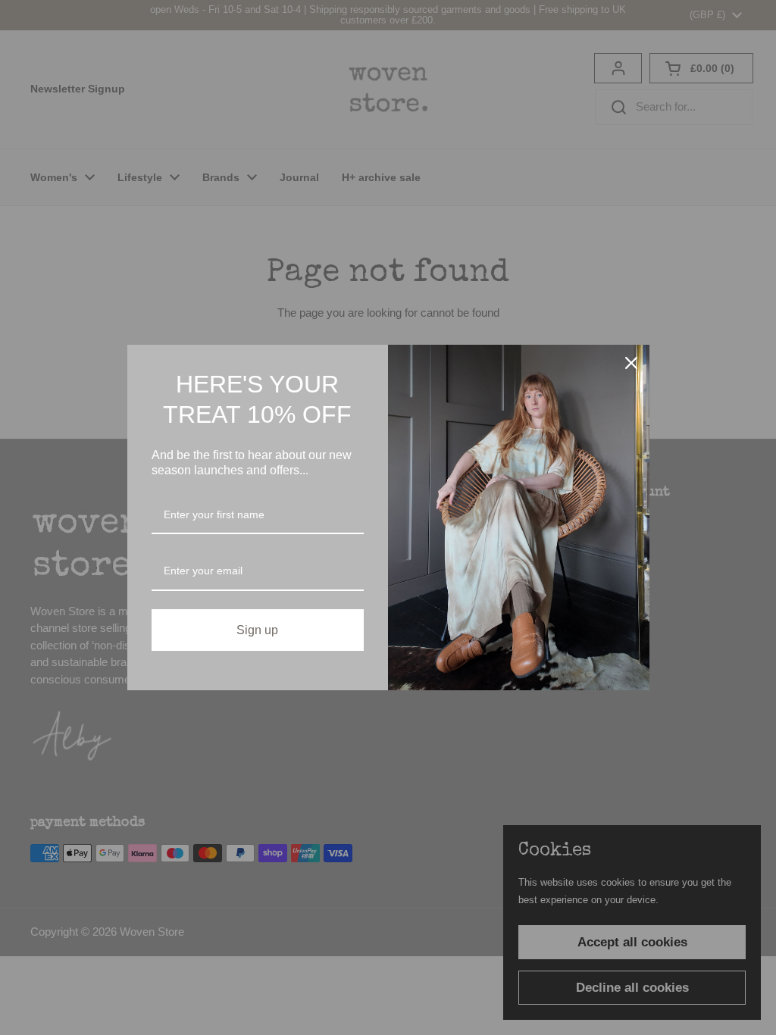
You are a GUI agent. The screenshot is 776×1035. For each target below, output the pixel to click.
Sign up (257, 630)
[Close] (631, 363)
